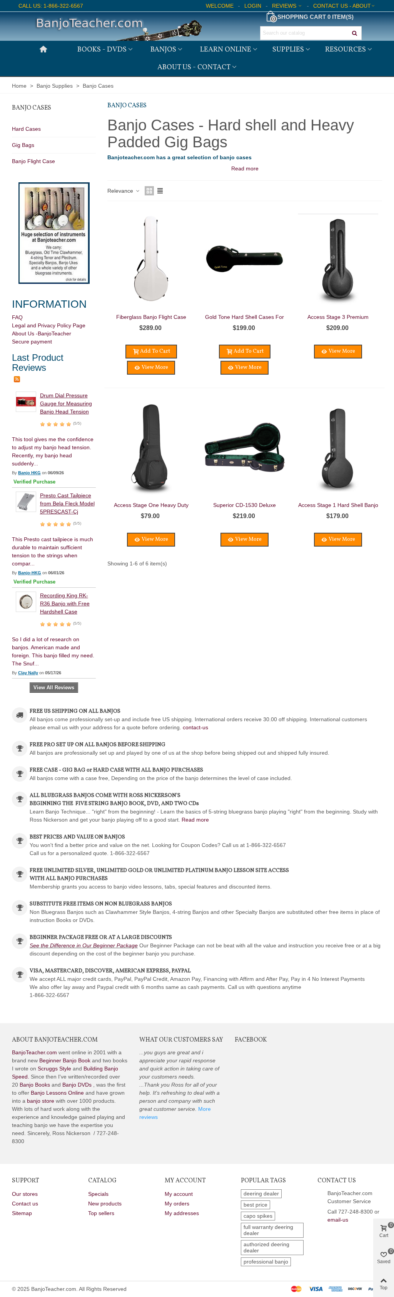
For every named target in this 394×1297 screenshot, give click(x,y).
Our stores (25, 1194)
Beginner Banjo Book (64, 1060)
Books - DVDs (102, 50)
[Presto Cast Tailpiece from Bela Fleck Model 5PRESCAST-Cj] (26, 501)
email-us (337, 1220)
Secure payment (32, 341)
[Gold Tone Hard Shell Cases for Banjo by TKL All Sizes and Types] (245, 259)
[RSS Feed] (17, 378)
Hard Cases (26, 129)
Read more (195, 820)
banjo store (40, 1101)
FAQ (17, 317)
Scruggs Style (54, 1068)
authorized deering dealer (266, 1247)
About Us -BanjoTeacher (41, 333)
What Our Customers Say (181, 1040)
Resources (345, 50)
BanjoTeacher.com (34, 1052)
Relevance (121, 191)
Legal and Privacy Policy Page (48, 325)
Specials (98, 1194)
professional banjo (266, 1262)
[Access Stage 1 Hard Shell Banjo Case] (338, 447)
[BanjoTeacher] (117, 26)
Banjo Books (35, 1085)
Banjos (163, 50)
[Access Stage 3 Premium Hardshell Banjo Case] (338, 259)
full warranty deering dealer (268, 1230)
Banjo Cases (31, 108)
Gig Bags (23, 145)
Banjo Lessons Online (57, 1093)
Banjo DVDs (77, 1085)
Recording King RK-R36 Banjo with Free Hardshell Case (65, 603)
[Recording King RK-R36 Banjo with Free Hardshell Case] (26, 601)
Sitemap (22, 1213)
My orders (177, 1203)
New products (105, 1203)
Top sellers (101, 1213)
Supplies (288, 50)
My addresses (182, 1213)
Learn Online (225, 50)
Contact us (25, 1203)
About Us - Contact (193, 67)
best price (255, 1205)
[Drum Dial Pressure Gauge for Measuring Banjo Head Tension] (26, 401)
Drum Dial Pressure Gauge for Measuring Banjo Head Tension (66, 403)
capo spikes (258, 1216)
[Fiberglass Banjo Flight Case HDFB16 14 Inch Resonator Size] (151, 259)
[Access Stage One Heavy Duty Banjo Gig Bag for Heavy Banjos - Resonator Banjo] (151, 447)
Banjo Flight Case (33, 161)
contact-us (195, 727)
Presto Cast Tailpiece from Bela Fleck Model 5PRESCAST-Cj (67, 503)
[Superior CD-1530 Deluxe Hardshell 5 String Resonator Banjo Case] (245, 447)
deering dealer (261, 1193)
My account (179, 1194)
